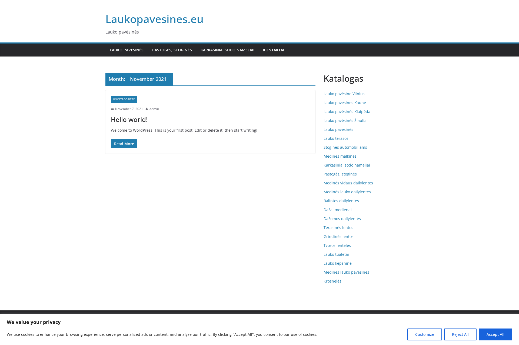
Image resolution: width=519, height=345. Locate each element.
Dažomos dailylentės (342, 218)
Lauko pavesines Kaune (345, 102)
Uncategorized (124, 99)
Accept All (495, 334)
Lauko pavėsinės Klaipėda (347, 111)
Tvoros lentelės (337, 245)
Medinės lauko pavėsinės (346, 272)
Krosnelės (332, 281)
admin (154, 109)
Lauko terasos (336, 138)
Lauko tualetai (336, 254)
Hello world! (129, 119)
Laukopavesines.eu (154, 18)
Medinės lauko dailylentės (347, 191)
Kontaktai (273, 49)
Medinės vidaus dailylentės (348, 182)
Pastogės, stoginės (172, 49)
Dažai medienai (338, 209)
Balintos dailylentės (341, 200)
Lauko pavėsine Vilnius (344, 93)
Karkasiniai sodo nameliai (227, 49)
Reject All (460, 334)
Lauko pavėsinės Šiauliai (346, 120)
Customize (424, 334)
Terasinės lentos (338, 227)
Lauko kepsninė (338, 263)
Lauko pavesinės (127, 49)
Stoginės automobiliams (345, 147)
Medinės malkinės (340, 156)
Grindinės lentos (339, 236)
